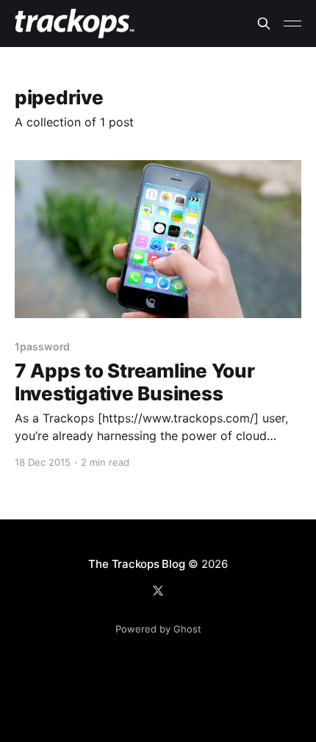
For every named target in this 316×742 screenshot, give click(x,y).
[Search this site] (264, 23)
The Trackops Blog (136, 564)
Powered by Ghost (158, 629)
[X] (158, 591)
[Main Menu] (292, 23)
